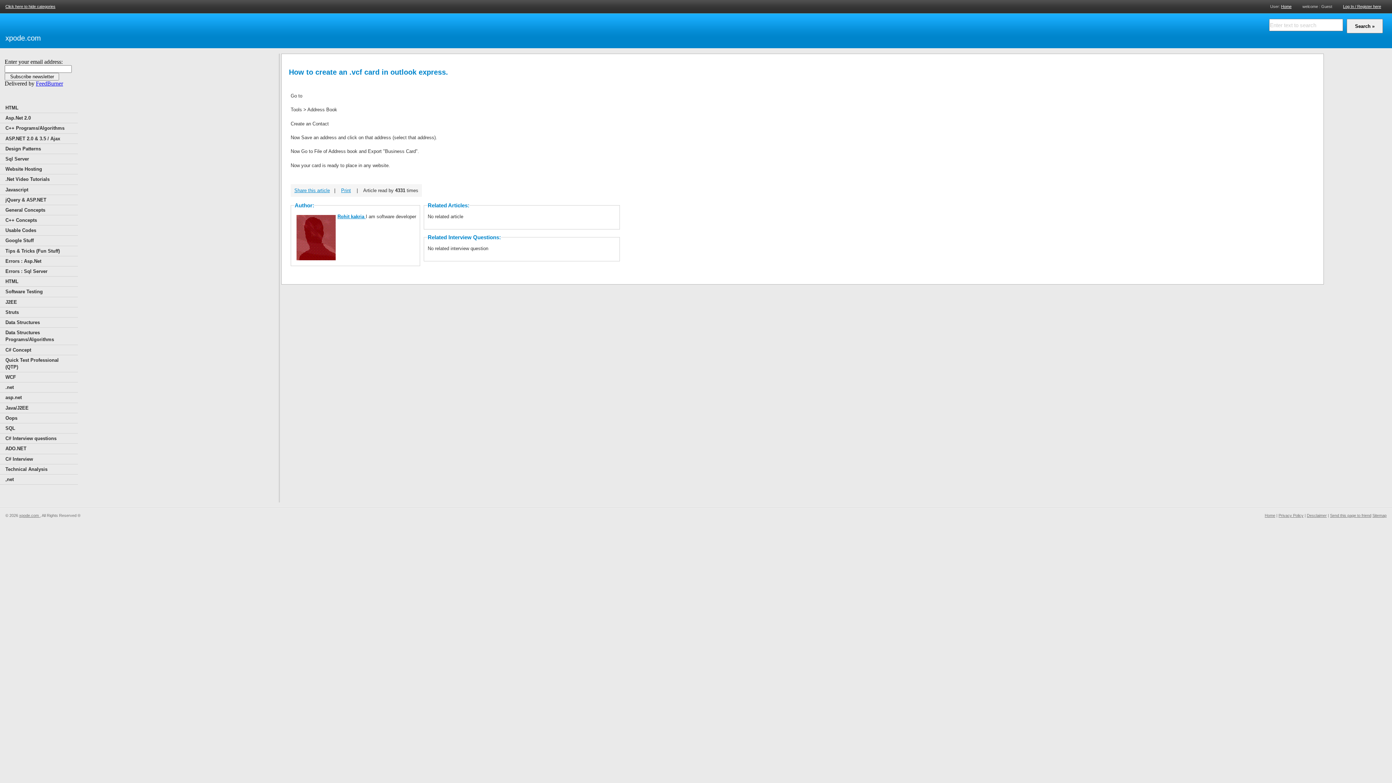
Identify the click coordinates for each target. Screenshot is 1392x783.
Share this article (312, 190)
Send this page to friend (1350, 515)
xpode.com (23, 38)
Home (1286, 6)
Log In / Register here (1362, 6)
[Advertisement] (127, 30)
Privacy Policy (1291, 515)
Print (346, 190)
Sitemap (1379, 515)
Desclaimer (1317, 515)
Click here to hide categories (30, 6)
